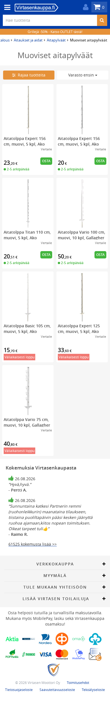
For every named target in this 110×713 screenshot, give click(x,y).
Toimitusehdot (78, 682)
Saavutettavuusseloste (57, 689)
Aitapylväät (56, 40)
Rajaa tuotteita (30, 75)
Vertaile (46, 149)
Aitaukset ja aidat (28, 40)
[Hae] (102, 20)
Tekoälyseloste (93, 689)
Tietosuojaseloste (19, 689)
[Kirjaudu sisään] (84, 7)
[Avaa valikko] (5, 7)
